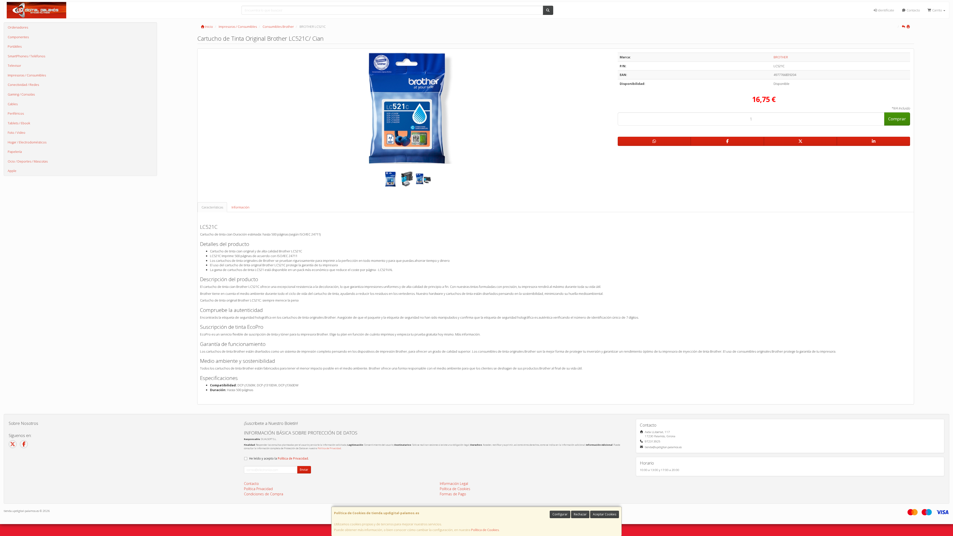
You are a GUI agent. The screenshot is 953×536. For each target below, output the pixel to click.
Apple (12, 170)
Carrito (937, 10)
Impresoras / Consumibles (27, 75)
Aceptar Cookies (604, 514)
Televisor (14, 65)
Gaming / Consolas (21, 94)
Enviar (304, 470)
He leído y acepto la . (279, 458)
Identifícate (885, 10)
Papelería (15, 151)
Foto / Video (16, 132)
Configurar (560, 514)
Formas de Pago (453, 494)
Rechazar (580, 514)
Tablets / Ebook (19, 123)
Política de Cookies (485, 530)
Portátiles (15, 46)
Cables (13, 104)
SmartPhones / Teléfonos (26, 56)
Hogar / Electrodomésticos (27, 142)
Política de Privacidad (329, 448)
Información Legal (454, 483)
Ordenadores (18, 27)
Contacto (913, 10)
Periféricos (16, 113)
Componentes (18, 37)
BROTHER (781, 57)
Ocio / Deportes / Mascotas (28, 161)
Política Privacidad (258, 488)
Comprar (897, 119)
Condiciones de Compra (263, 494)
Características (212, 207)
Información (240, 207)
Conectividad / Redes (23, 84)
